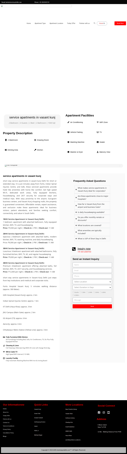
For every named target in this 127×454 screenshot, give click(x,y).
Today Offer (71, 23)
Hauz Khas (68, 435)
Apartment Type (40, 23)
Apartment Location (56, 23)
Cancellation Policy (8, 433)
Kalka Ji (36, 430)
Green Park (37, 413)
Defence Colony (70, 418)
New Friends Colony (71, 409)
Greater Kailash (38, 418)
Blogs (4, 436)
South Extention (69, 427)
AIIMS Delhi (68, 431)
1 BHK (83, 292)
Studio (76, 292)
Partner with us (84, 23)
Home (29, 23)
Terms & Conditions (8, 426)
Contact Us (6, 422)
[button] (7, 166)
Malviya (36, 435)
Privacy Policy (7, 429)
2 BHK (90, 292)
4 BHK (104, 292)
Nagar (40, 435)
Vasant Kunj (37, 409)
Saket (36, 426)
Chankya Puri (69, 422)
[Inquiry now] (74, 249)
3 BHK (97, 292)
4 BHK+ (76, 295)
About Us (5, 412)
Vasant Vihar (69, 413)
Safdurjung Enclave (39, 422)
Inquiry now (84, 248)
